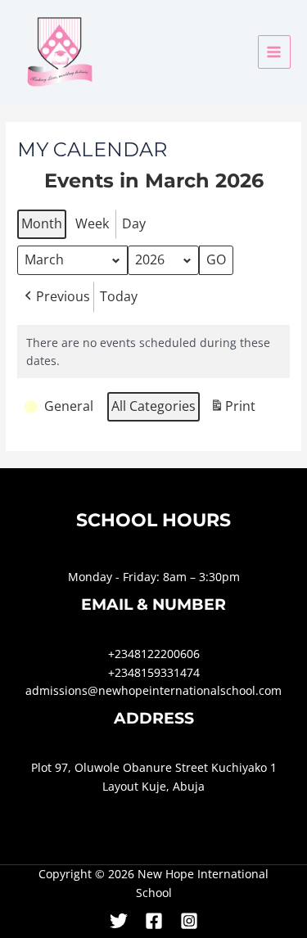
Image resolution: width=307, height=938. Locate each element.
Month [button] (41, 223)
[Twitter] (119, 921)
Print (232, 409)
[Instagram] (189, 921)
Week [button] (92, 223)
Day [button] (134, 223)
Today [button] (119, 296)
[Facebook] (154, 921)
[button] (55, 297)
